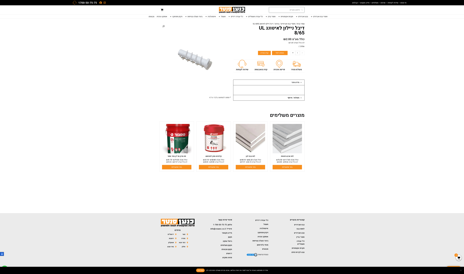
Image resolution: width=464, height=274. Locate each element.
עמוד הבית (300, 23)
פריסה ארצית (279, 69)
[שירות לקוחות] (242, 64)
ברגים (277, 23)
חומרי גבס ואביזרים (288, 23)
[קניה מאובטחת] (261, 64)
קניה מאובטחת (260, 69)
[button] (319, 16)
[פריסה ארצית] (279, 64)
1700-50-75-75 (87, 2)
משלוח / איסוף (293, 97)
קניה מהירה (264, 53)
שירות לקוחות (242, 69)
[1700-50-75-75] (74, 3)
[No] (461, 270)
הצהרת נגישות (263, 254)
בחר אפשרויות (287, 167)
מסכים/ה (200, 270)
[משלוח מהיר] (296, 64)
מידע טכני (295, 82)
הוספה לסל (280, 53)
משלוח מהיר (296, 69)
